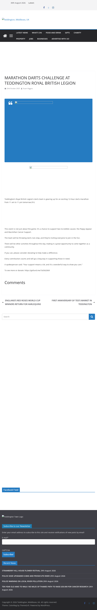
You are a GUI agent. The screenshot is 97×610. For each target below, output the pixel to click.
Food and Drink (53, 32)
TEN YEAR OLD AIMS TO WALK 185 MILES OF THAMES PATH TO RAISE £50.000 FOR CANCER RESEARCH (45, 586)
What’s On (37, 32)
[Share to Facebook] (7, 93)
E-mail (5, 537)
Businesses (42, 39)
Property (20, 39)
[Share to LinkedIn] (16, 93)
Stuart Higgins (28, 88)
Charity (77, 32)
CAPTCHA (6, 550)
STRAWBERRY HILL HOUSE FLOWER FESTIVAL (21, 570)
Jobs (31, 39)
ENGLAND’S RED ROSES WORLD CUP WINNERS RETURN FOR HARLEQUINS (23, 302)
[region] (63, 19)
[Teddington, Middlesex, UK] (5, 36)
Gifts (67, 32)
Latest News (22, 32)
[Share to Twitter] (11, 93)
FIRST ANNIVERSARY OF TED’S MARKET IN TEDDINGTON (72, 302)
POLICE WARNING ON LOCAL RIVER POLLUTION (22, 581)
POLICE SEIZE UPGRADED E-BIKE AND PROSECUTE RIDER (26, 576)
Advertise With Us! (60, 39)
